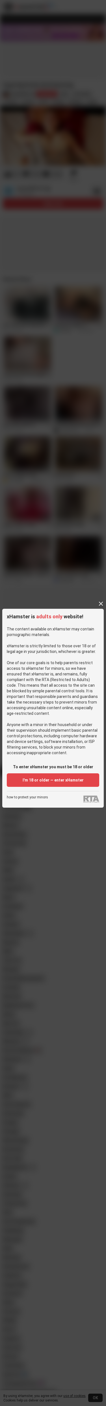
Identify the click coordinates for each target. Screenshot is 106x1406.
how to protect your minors (27, 797)
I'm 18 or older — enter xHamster (53, 780)
